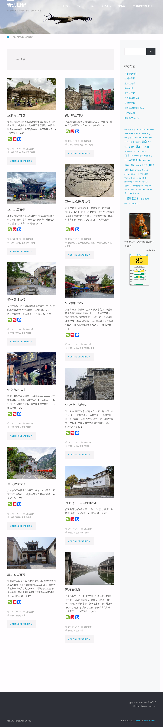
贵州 (33, 152)
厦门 (137, 151)
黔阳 (93, 348)
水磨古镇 (25, 243)
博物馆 (128, 151)
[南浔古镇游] (89, 568)
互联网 (129, 147)
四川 (18, 243)
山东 (146, 160)
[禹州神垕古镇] (89, 94)
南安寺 (71, 243)
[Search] (150, 51)
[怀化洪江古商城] (89, 384)
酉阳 (18, 517)
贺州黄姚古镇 (16, 299)
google (137, 130)
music (137, 134)
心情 (148, 165)
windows (129, 142)
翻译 (134, 189)
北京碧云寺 (129, 113)
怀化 (76, 348)
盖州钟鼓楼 (129, 78)
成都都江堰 (129, 103)
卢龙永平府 (129, 93)
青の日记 (16, 5)
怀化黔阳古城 (74, 303)
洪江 (81, 348)
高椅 (29, 427)
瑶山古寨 (20, 152)
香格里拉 (136, 204)
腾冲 (87, 532)
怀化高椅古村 (16, 390)
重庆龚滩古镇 (16, 484)
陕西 (145, 198)
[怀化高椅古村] (31, 368)
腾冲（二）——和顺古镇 (81, 503)
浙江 (135, 178)
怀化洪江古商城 (75, 405)
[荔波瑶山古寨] (31, 94)
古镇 (12, 152)
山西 (129, 165)
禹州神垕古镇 (74, 115)
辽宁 (128, 193)
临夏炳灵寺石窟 (131, 118)
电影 (127, 186)
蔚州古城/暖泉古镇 (77, 201)
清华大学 (129, 182)
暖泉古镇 (102, 243)
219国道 (128, 130)
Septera (137, 721)
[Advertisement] (60, 663)
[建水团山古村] (31, 553)
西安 (149, 189)
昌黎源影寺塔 (130, 73)
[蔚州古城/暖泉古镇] (89, 180)
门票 (131, 198)
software (138, 137)
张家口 (94, 243)
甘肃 (145, 182)
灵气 (138, 182)
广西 (18, 333)
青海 (127, 204)
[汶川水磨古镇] (31, 188)
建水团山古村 (16, 574)
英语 (141, 190)
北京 (142, 147)
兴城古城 (128, 88)
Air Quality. (135, 255)
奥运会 (148, 156)
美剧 (127, 189)
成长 (129, 169)
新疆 (145, 170)
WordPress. (150, 721)
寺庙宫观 (85, 243)
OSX (146, 133)
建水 (23, 615)
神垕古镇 (83, 144)
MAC (128, 133)
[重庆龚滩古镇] (31, 463)
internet (148, 129)
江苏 (81, 630)
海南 (142, 178)
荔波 (27, 152)
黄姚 (29, 333)
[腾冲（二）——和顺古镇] (89, 482)
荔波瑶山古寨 (16, 115)
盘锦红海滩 (129, 83)
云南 (70, 532)
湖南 (87, 348)
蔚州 (68, 246)
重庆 (23, 517)
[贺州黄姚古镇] (31, 278)
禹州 (91, 144)
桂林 (127, 174)
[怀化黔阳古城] (89, 282)
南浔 (70, 630)
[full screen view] (147, 255)
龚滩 (29, 517)
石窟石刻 (137, 185)
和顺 (81, 532)
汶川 (33, 243)
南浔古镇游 (72, 589)
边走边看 (30, 149)
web (148, 137)
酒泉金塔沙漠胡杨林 (134, 108)
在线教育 (138, 156)
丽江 (138, 142)
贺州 (23, 333)
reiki (127, 138)
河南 (76, 144)
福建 (148, 186)
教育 (138, 170)
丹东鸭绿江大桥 (131, 98)
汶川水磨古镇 (16, 209)
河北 (110, 243)
